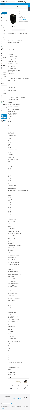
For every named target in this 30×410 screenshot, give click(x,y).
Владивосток (18, 399)
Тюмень (14, 398)
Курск (21, 399)
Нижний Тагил (14, 399)
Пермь (13, 397)
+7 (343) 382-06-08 (20, 1)
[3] (20, 11)
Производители (2, 396)
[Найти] (14, 1)
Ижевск (21, 397)
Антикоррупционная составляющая (7, 399)
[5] (21, 11)
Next (28, 377)
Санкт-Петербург (18, 398)
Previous (27, 377)
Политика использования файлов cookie (7, 398)
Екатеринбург (14, 396)
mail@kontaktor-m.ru (25, 1)
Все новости (5, 120)
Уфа (17, 396)
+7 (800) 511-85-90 (26, 396)
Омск (21, 398)
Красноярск (22, 396)
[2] (19, 11)
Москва (17, 397)
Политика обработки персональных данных (7, 396)
